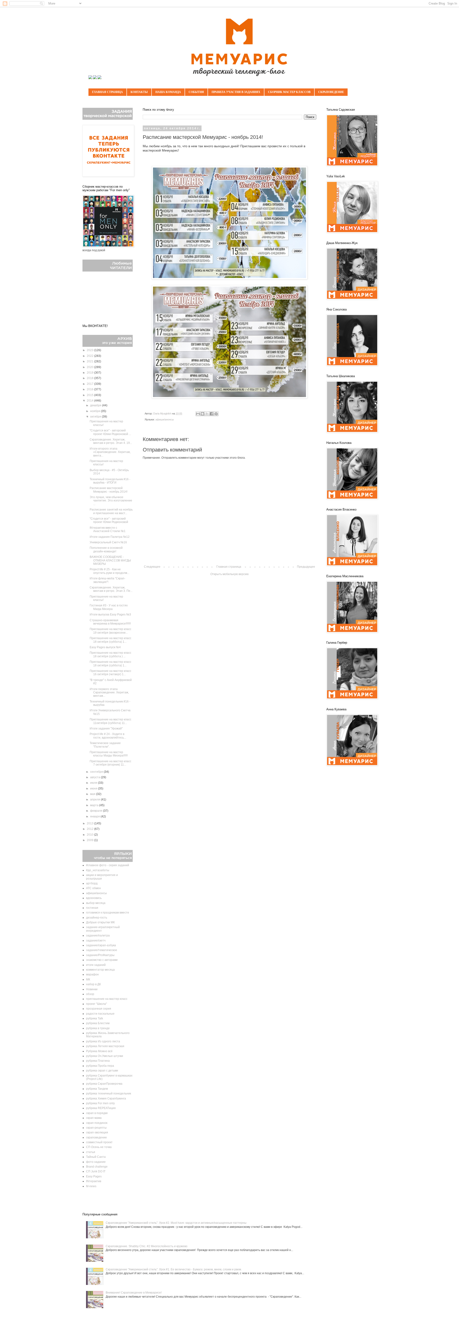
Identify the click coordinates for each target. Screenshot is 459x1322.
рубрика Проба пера (100, 1065)
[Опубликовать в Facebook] (211, 413)
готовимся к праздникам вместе (107, 912)
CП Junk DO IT (95, 1171)
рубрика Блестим (97, 1023)
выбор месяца (95, 903)
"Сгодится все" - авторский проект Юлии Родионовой (109, 520)
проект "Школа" (96, 1004)
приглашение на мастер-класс (106, 999)
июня (94, 788)
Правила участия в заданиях (236, 92)
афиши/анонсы (164, 419)
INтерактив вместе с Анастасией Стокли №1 (108, 529)
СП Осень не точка (99, 1147)
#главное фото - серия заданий (107, 865)
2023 (90, 350)
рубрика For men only (100, 1103)
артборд (92, 883)
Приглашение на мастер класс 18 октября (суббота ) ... (110, 654)
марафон (92, 974)
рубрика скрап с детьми (102, 1070)
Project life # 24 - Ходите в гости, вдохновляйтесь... (108, 735)
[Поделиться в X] (207, 413)
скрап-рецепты (96, 1127)
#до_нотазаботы (97, 870)
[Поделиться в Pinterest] (216, 413)
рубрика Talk (94, 1018)
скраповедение (96, 1137)
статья (90, 1152)
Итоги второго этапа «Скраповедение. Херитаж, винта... (110, 452)
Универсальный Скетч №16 (108, 542)
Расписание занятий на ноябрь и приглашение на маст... (111, 511)
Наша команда (168, 92)
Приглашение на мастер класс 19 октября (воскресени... (110, 630)
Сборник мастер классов (289, 92)
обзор (90, 994)
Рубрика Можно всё (99, 1051)
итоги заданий (96, 965)
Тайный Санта (96, 1157)
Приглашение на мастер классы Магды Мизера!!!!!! (109, 754)
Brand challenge (97, 1166)
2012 (90, 829)
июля (94, 782)
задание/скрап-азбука (101, 945)
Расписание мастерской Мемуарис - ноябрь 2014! (108, 489)
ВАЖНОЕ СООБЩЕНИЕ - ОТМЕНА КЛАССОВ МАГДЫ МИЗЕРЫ (110, 560)
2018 (90, 378)
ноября (95, 411)
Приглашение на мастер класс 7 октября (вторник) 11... (110, 763)
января (95, 816)
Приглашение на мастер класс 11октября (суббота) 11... (110, 721)
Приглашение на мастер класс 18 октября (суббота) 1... (110, 640)
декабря (96, 405)
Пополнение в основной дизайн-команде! (106, 549)
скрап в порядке (97, 1113)
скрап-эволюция (97, 1132)
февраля (96, 810)
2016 (90, 389)
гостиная (92, 907)
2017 (90, 384)
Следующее (152, 566)
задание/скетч (95, 940)
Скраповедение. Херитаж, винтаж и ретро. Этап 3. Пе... (111, 589)
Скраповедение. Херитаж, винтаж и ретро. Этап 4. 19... (111, 441)
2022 (90, 356)
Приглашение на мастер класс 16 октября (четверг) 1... (110, 672)
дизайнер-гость (96, 917)
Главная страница (107, 92)
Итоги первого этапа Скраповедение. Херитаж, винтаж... (109, 692)
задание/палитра (98, 935)
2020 (90, 367)
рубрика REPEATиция (101, 1108)
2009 (90, 840)
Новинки (92, 989)
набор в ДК (93, 984)
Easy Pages (94, 1176)
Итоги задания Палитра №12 (110, 537)
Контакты (139, 92)
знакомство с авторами (102, 960)
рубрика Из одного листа (103, 1041)
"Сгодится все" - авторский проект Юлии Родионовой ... (110, 432)
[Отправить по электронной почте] (198, 413)
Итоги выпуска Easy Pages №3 (110, 614)
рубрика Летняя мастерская (105, 1046)
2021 (90, 361)
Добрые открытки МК (100, 922)
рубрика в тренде (98, 1028)
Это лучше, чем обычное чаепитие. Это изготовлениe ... (111, 500)
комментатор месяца (100, 969)
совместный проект (99, 1142)
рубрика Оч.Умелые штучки (104, 1056)
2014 (90, 400)
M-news (91, 1186)
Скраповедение (331, 92)
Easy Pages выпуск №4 (105, 647)
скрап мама (94, 1118)
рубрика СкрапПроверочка (104, 1083)
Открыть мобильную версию (229, 574)
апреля (95, 799)
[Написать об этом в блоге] (202, 413)
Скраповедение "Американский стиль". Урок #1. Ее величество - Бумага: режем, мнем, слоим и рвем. (174, 1269)
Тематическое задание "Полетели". (105, 744)
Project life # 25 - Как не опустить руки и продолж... (109, 571)
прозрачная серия (98, 1008)
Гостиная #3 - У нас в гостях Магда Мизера (109, 607)
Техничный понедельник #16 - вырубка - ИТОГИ (110, 481)
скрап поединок (96, 1123)
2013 (90, 823)
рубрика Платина (98, 1060)
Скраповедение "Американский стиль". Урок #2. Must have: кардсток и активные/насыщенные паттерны (176, 1222)
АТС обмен (93, 888)
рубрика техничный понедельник (108, 1093)
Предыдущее (306, 566)
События (196, 92)
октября (96, 416)
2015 (90, 395)
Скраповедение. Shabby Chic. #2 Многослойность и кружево (146, 1246)
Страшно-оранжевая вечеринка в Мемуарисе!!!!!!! (110, 622)
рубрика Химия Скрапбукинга (106, 1098)
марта (94, 805)
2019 (90, 372)
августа (95, 777)
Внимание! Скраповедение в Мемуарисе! (134, 1292)
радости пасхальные (100, 1013)
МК (88, 979)
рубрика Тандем (97, 1088)
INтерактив (93, 1181)
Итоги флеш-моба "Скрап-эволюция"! (107, 580)
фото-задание (96, 1162)
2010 (90, 834)
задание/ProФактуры (100, 955)
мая (93, 794)
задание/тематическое (101, 950)
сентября (97, 771)
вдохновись (94, 898)
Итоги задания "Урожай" (106, 728)
